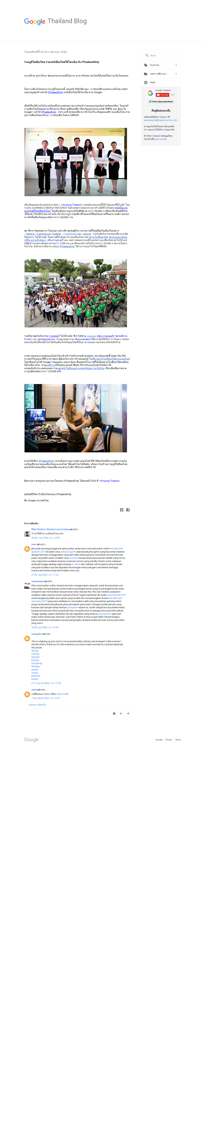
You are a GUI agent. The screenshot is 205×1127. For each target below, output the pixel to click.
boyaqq (35, 660)
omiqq (34, 672)
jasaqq (34, 669)
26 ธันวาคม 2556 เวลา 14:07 (45, 538)
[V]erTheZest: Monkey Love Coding (50, 529)
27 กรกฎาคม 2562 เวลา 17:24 (46, 683)
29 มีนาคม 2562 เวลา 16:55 (45, 627)
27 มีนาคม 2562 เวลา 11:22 (45, 575)
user (34, 544)
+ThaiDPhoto (70, 234)
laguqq (34, 650)
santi (34, 689)
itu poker (74, 558)
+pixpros (91, 336)
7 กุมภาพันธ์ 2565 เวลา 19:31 (45, 698)
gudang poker (104, 614)
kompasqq (36, 663)
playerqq (35, 675)
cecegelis (36, 634)
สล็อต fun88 (62, 694)
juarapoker (72, 607)
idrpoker (35, 657)
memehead (37, 581)
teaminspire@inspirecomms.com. (161, 120)
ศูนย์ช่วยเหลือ (160, 139)
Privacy (169, 739)
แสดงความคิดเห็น (37, 704)
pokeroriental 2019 (116, 595)
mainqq (35, 654)
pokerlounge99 (68, 551)
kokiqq (34, 679)
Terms (178, 739)
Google (159, 739)
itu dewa (76, 564)
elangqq (35, 666)
